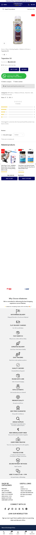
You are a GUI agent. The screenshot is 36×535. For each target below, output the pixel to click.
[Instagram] (12, 509)
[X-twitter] (23, 509)
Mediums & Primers (25, 49)
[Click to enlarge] (4, 43)
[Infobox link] (18, 313)
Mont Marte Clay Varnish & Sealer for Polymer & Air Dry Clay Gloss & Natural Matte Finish (26, 167)
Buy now (24, 69)
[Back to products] (4, 55)
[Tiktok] (8, 509)
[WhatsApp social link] (12, 97)
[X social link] (8, 97)
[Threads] (19, 509)
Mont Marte (21, 170)
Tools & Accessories (6, 94)
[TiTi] (9, 289)
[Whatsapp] (15, 509)
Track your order (31, 9)
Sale (32, 92)
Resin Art (27, 92)
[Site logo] (18, 4)
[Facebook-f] (5, 509)
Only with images (7, 135)
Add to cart (13, 69)
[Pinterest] (26, 509)
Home (3, 49)
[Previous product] (2, 55)
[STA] (27, 289)
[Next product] (6, 55)
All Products (11, 92)
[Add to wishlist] (15, 150)
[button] (9, 178)
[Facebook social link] (6, 97)
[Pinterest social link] (10, 97)
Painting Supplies (14, 49)
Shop (7, 49)
